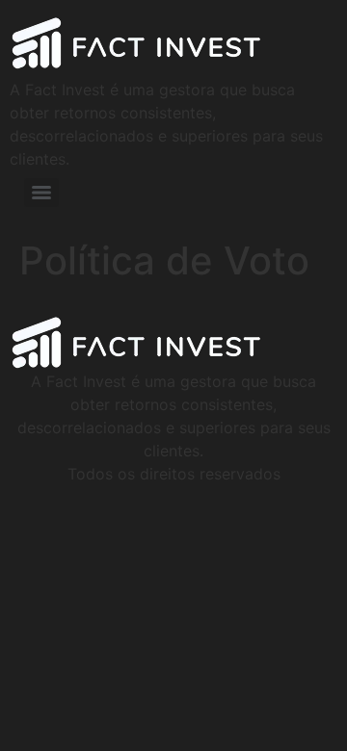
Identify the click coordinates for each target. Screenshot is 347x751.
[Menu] (41, 192)
